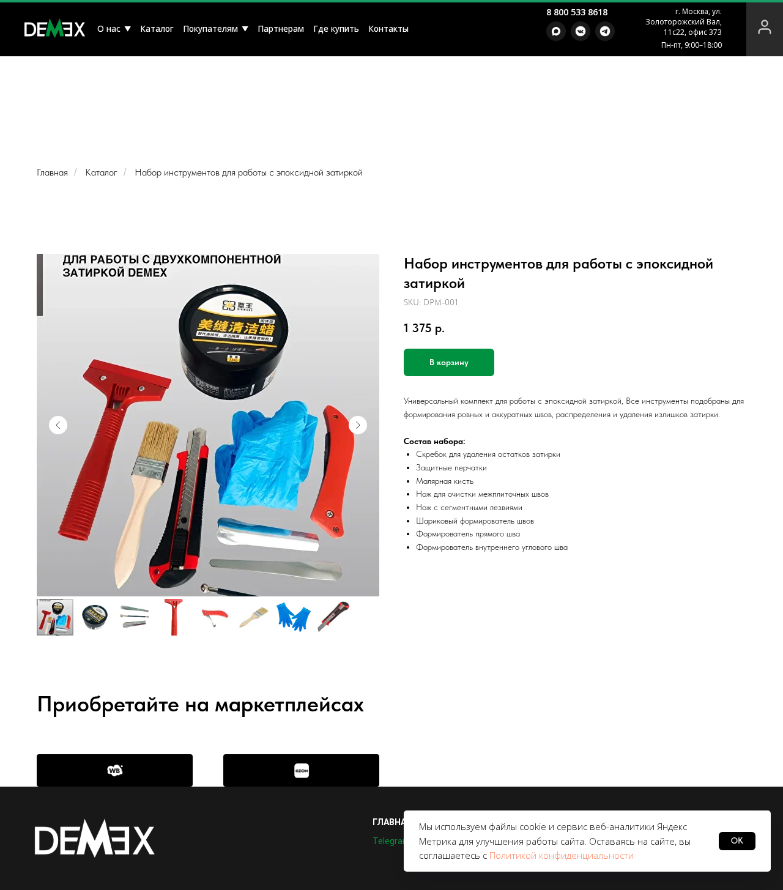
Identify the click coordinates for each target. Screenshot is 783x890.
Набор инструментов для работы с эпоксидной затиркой (249, 172)
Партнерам (281, 28)
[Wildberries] (115, 770)
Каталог (157, 28)
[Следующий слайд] (358, 425)
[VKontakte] (580, 31)
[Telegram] (605, 31)
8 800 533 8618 (576, 12)
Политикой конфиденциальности (561, 855)
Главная (52, 172)
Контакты (388, 28)
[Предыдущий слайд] (58, 425)
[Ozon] (301, 770)
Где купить (336, 28)
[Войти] (764, 28)
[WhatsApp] (556, 31)
